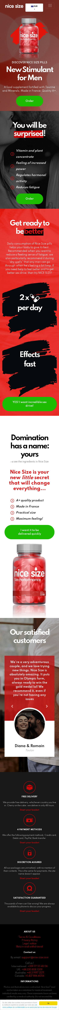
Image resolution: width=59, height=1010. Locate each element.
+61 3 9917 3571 (35, 973)
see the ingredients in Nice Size (31, 462)
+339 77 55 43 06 (38, 966)
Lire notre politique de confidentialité (19, 1006)
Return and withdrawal (29, 947)
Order (30, 101)
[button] (12, 706)
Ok (48, 1003)
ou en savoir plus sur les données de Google (41, 1007)
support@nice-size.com (35, 957)
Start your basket (29, 810)
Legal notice (29, 943)
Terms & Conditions (29, 937)
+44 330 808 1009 (31, 969)
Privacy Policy (30, 940)
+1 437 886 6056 (34, 976)
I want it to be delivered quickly (29, 532)
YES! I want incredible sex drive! (30, 404)
